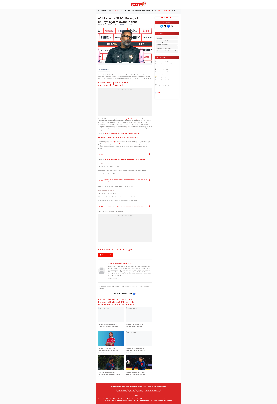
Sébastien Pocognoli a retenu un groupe (129, 119)
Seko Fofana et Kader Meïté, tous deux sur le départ (118, 143)
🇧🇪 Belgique (158, 68)
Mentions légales (122, 390)
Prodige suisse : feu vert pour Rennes (162, 65)
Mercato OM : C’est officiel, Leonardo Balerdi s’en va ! (134, 325)
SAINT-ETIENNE (146, 10)
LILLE (125, 10)
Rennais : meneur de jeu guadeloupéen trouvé (164, 87)
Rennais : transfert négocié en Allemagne (163, 79)
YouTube (154, 386)
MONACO (119, 10)
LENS (129, 10)
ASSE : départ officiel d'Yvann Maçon (162, 89)
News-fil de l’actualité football (162, 44)
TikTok (149, 386)
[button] (97, 13)
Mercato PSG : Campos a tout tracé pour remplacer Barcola (135, 373)
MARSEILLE (103, 10)
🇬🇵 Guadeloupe (159, 84)
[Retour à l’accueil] (138, 4)
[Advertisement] (125, 102)
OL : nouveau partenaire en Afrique (162, 93)
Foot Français (167, 10)
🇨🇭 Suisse (157, 60)
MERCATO (153, 10)
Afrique (174, 10)
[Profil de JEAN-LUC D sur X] (119, 279)
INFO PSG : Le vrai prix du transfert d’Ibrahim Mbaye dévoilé (109, 373)
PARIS (98, 10)
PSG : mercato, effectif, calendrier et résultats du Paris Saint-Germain (166, 51)
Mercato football (125, 386)
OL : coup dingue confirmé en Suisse (162, 61)
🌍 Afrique (158, 92)
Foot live (119, 386)
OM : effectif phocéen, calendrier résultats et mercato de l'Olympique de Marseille (165, 47)
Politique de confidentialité (152, 390)
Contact (140, 390)
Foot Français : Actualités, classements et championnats (165, 37)
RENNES (114, 10)
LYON (109, 10)
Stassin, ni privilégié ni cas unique (162, 73)
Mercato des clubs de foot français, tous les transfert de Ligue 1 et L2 (165, 41)
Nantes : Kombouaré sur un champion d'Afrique (164, 95)
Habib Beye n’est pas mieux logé (128, 128)
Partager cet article (106, 254)
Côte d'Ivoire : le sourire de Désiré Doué (163, 98)
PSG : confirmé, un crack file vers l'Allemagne (164, 81)
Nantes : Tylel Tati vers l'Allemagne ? (162, 77)
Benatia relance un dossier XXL (161, 69)
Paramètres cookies (161, 386)
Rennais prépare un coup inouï (161, 71)
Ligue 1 (159, 10)
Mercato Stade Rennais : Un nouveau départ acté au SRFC (122, 133)
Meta (140, 386)
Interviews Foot (133, 386)
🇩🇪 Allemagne (159, 76)
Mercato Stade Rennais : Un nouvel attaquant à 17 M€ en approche (125, 159)
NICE (133, 10)
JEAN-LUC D (127, 263)
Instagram (145, 386)
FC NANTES (138, 10)
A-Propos (132, 390)
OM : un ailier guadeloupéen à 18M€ (162, 85)
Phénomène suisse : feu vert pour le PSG (163, 63)
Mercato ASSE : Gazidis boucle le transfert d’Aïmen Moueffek (108, 325)
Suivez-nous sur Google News (123, 293)
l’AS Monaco (112, 141)
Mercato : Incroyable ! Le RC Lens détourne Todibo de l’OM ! (136, 349)
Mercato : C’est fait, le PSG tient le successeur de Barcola (108, 349)
